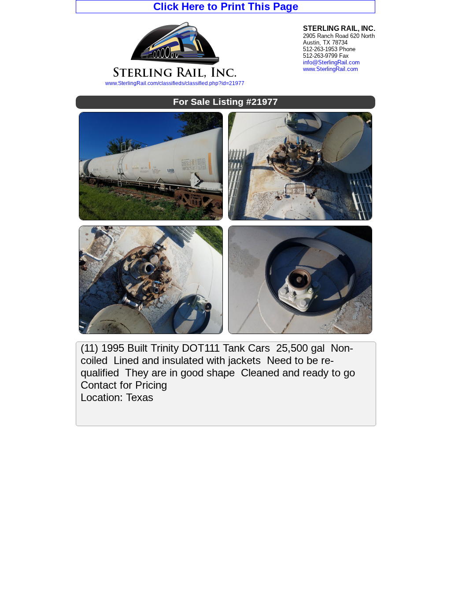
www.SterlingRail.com (330, 69)
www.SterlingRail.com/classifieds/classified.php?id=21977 (174, 83)
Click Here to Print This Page (225, 6)
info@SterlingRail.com (331, 62)
